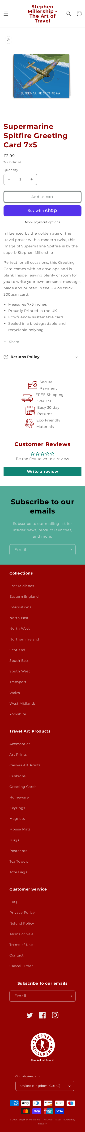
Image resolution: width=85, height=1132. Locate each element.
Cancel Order (21, 966)
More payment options (42, 222)
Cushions (17, 776)
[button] (6, 14)
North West (19, 628)
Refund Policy (21, 923)
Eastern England (24, 596)
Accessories (19, 744)
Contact (16, 955)
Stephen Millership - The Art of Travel (40, 1120)
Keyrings (17, 808)
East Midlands (21, 586)
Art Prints (18, 754)
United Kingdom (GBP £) (40, 1086)
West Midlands (22, 703)
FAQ (13, 902)
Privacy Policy (22, 912)
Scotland (17, 650)
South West (19, 671)
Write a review (42, 471)
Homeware (19, 797)
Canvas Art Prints (25, 765)
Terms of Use (21, 945)
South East (19, 660)
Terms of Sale (21, 934)
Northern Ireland (24, 639)
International (21, 607)
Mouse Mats (20, 829)
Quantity (11, 170)
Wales (14, 693)
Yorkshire (17, 714)
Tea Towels (18, 861)
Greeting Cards (22, 787)
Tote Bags (18, 872)
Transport (17, 682)
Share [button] (14, 342)
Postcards (18, 851)
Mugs (14, 840)
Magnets (17, 818)
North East (19, 618)
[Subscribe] (70, 549)
